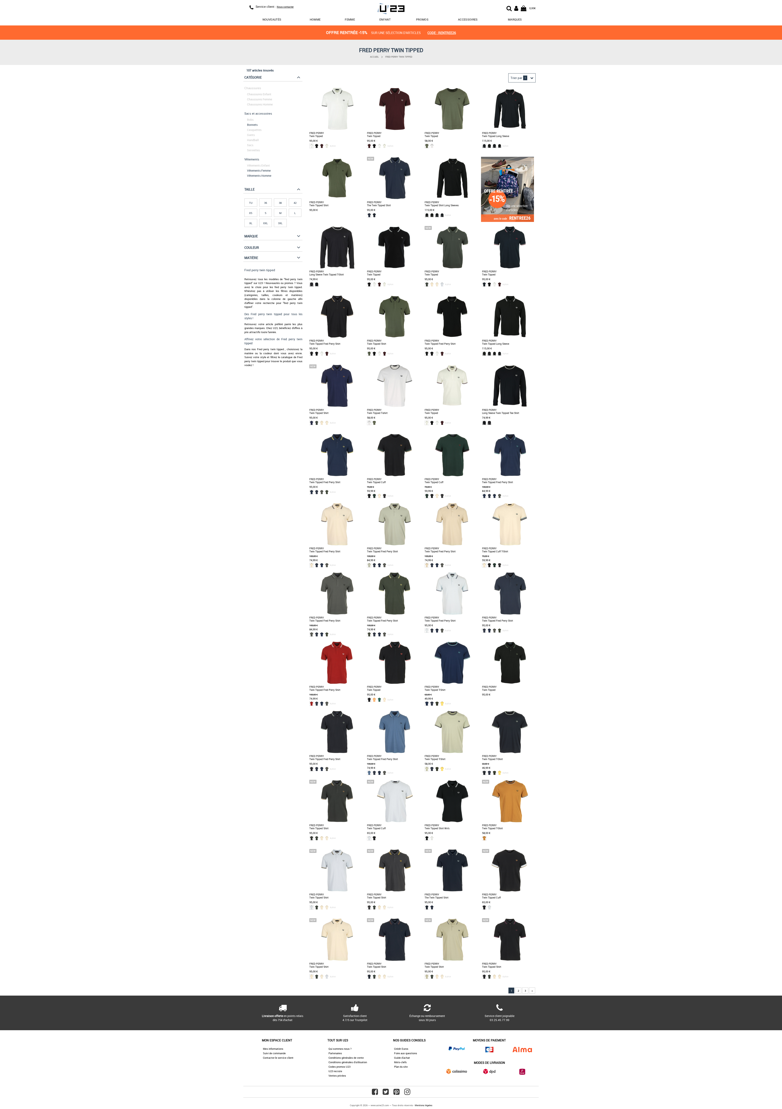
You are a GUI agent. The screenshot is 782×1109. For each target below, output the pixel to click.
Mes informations (273, 1049)
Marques (515, 19)
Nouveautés (271, 19)
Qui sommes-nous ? (339, 1049)
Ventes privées (337, 1075)
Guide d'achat (402, 1058)
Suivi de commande (274, 1053)
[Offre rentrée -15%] (507, 221)
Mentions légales (423, 1105)
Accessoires (468, 19)
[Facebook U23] (375, 1093)
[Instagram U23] (407, 1093)
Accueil (374, 56)
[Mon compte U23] (516, 8)
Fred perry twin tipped (398, 56)
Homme (315, 19)
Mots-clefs (400, 1062)
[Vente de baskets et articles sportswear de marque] (391, 9)
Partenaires (335, 1053)
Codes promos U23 (339, 1066)
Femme (350, 19)
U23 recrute (335, 1071)
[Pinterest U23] (396, 1093)
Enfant (385, 19)
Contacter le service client (278, 1058)
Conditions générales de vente (346, 1058)
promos (422, 19)
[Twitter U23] (386, 1093)
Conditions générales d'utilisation (347, 1062)
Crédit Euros (401, 1049)
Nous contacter (285, 6)
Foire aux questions (405, 1053)
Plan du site (401, 1066)
